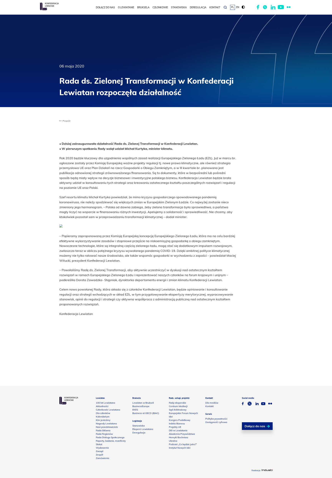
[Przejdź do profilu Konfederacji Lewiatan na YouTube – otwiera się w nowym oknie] (280, 7)
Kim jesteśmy (103, 420)
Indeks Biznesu (177, 423)
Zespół (99, 454)
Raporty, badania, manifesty (111, 440)
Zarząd (99, 451)
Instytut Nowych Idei (179, 447)
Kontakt (214, 7)
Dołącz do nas (105, 7)
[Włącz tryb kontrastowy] (243, 7)
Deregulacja (198, 7)
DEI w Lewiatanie (178, 430)
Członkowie (160, 7)
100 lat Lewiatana (105, 402)
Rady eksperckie (177, 402)
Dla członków (103, 413)
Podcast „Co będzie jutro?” (183, 444)
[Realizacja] (267, 470)
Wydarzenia (102, 447)
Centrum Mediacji (178, 406)
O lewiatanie (126, 7)
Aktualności (102, 406)
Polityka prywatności (216, 418)
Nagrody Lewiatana (106, 423)
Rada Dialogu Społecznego (110, 437)
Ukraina (173, 440)
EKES (135, 409)
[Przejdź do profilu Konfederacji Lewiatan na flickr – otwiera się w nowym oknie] (288, 7)
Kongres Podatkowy (179, 420)
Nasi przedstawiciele (107, 427)
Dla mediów (211, 402)
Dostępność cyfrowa (216, 422)
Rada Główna (103, 430)
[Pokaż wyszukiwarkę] (225, 7)
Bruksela (143, 7)
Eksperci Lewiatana (142, 429)
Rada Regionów (104, 433)
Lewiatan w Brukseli (143, 402)
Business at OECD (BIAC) (145, 413)
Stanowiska (179, 7)
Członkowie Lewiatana (108, 409)
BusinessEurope (140, 406)
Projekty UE (175, 427)
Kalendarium (103, 416)
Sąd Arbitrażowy (177, 409)
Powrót (66, 120)
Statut (99, 444)
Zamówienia (102, 458)
